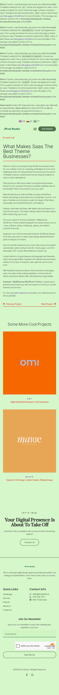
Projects (6, 602)
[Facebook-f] (27, 675)
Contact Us (7, 610)
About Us (6, 606)
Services (6, 598)
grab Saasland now (21, 293)
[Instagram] (32, 675)
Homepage (7, 594)
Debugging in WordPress (14, 16)
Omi (29, 399)
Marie (29, 477)
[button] (34, 128)
